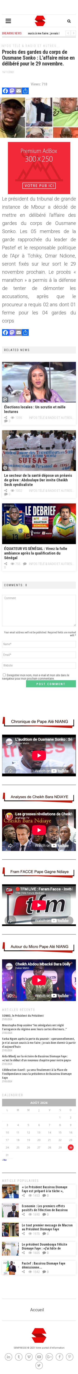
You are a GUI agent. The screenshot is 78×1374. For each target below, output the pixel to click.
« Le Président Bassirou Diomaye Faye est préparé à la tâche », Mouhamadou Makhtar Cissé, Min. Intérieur (45, 1193)
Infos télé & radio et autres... (30, 46)
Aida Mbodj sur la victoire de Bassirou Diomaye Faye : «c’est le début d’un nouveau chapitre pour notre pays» (36, 1058)
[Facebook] (5, 91)
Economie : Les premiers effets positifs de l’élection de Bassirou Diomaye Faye (45, 1210)
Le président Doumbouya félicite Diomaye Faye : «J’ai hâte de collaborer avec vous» (44, 1248)
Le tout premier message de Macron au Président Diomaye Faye (47, 1227)
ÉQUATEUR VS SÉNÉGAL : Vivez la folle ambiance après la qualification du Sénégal (35, 553)
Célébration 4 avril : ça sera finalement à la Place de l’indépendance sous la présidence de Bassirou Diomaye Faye (37, 1074)
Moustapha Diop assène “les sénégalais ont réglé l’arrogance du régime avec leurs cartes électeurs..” (34, 1027)
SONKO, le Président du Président (23, 1016)
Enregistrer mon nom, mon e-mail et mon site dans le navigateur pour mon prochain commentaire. (35, 677)
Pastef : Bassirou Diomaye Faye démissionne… (43, 1265)
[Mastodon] (12, 91)
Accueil (37, 1309)
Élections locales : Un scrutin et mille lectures (35, 409)
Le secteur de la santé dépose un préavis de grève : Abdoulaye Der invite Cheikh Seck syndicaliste (38, 480)
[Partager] (25, 91)
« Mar (4, 1160)
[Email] (18, 91)
